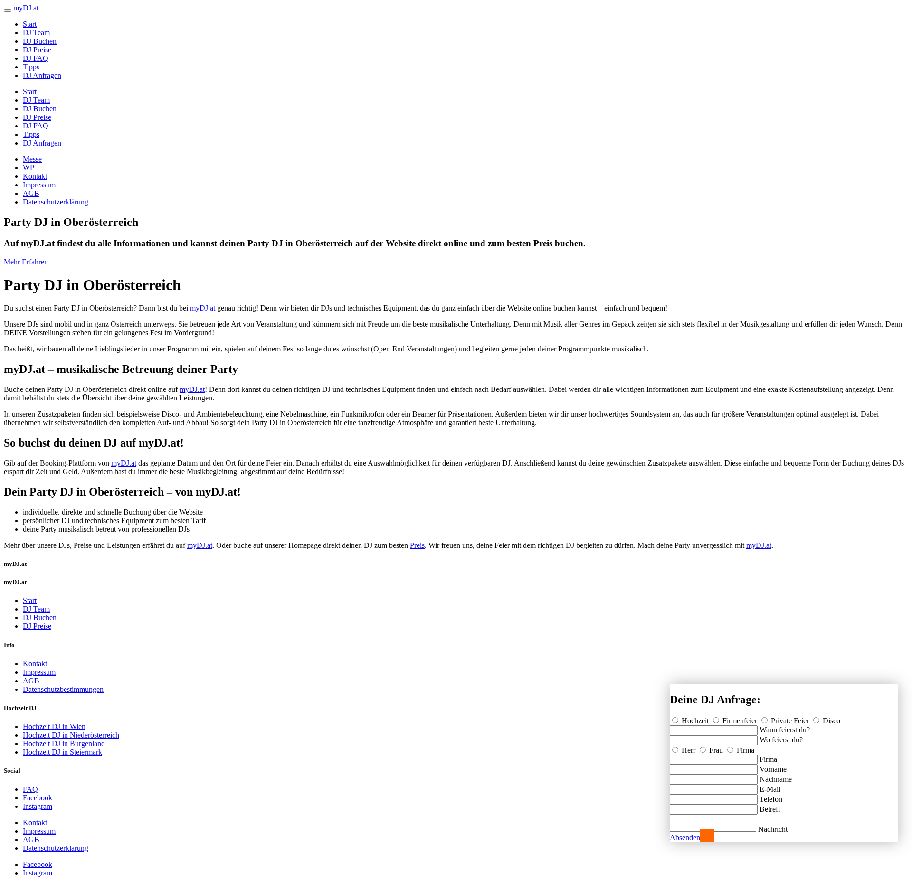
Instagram (37, 806)
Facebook (37, 798)
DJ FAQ (35, 58)
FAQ (30, 789)
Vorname (773, 769)
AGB (31, 193)
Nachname (776, 779)
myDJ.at (202, 308)
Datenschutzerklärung (55, 202)
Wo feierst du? (781, 740)
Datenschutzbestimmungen (63, 689)
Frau (716, 750)
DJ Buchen (40, 41)
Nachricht (773, 829)
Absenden (685, 838)
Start (30, 24)
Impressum (39, 185)
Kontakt (35, 176)
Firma (744, 750)
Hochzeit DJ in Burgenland (64, 743)
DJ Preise (37, 50)
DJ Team (36, 33)
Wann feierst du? (785, 730)
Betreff (770, 809)
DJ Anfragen (42, 75)
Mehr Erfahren (26, 262)
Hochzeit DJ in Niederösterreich (71, 735)
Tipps (31, 67)
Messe (32, 159)
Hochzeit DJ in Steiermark (62, 752)
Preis (417, 545)
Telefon (771, 799)
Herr (688, 750)
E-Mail (770, 789)
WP (28, 168)
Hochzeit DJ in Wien (54, 726)
